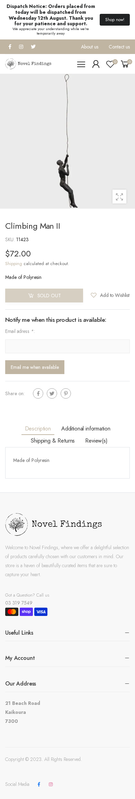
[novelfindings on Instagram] (50, 784)
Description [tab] (38, 429)
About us (89, 46)
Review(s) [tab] (96, 441)
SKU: (10, 239)
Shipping (13, 263)
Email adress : (20, 331)
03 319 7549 (18, 602)
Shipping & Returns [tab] (53, 441)
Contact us (119, 46)
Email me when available (35, 367)
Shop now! (114, 20)
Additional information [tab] (85, 429)
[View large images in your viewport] (119, 196)
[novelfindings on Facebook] (38, 784)
